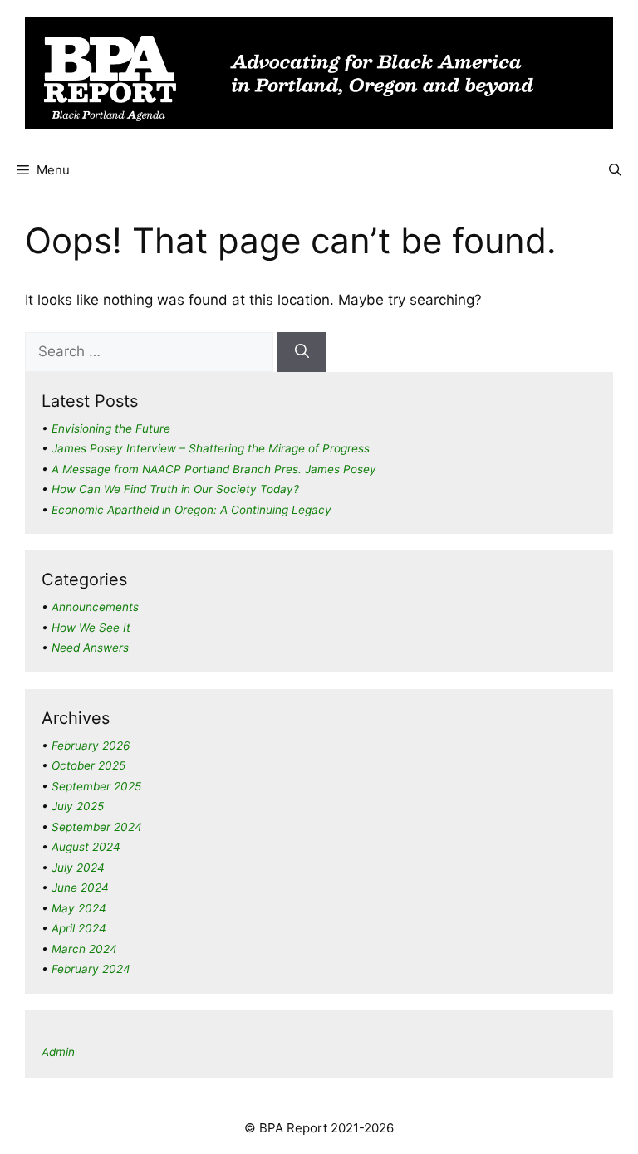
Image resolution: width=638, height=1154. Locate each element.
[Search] (301, 352)
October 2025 (88, 765)
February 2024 (91, 969)
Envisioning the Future (111, 428)
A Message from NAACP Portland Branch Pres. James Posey (214, 469)
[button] (615, 170)
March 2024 (84, 949)
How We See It (91, 627)
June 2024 (80, 887)
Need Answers (90, 647)
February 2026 (91, 745)
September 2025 (96, 786)
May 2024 (79, 908)
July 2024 (78, 867)
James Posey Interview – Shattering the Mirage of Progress (211, 448)
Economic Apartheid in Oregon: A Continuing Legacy (191, 509)
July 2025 (78, 806)
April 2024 (79, 928)
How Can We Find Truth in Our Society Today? (175, 489)
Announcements (95, 607)
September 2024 (97, 827)
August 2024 (86, 846)
